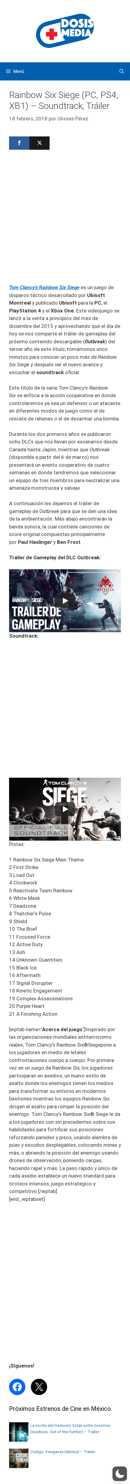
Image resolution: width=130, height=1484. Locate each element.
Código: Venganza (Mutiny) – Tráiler (62, 1451)
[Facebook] (19, 143)
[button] (119, 1473)
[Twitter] (39, 143)
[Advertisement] (65, 219)
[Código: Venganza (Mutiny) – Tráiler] (18, 1466)
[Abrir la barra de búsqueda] (121, 71)
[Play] (65, 600)
